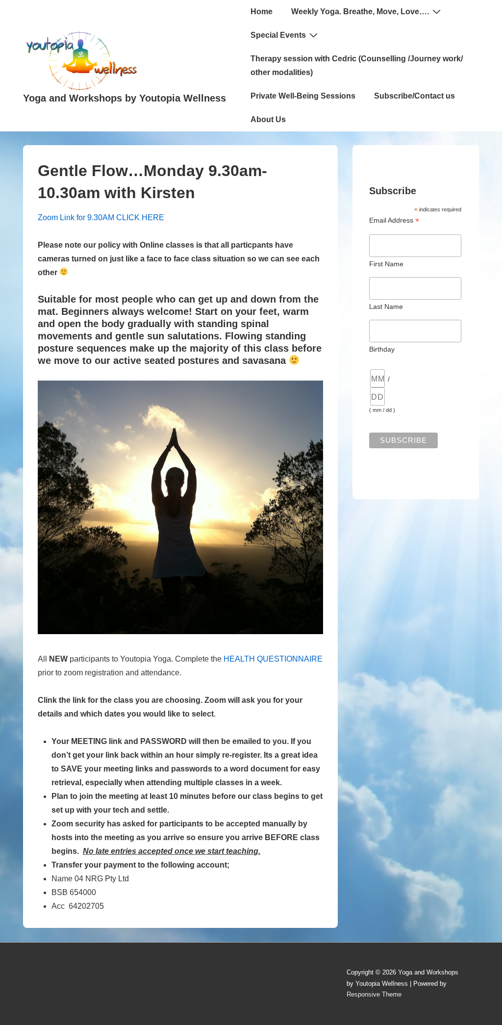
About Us (268, 119)
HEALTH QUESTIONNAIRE (273, 659)
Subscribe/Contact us (414, 96)
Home (262, 11)
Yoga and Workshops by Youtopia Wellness (124, 98)
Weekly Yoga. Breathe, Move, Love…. (360, 11)
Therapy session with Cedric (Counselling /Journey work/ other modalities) (357, 65)
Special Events (278, 35)
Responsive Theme (374, 994)
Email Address (394, 220)
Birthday (382, 349)
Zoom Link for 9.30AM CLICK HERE (101, 217)
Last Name (386, 306)
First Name (386, 264)
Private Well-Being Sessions (303, 96)
